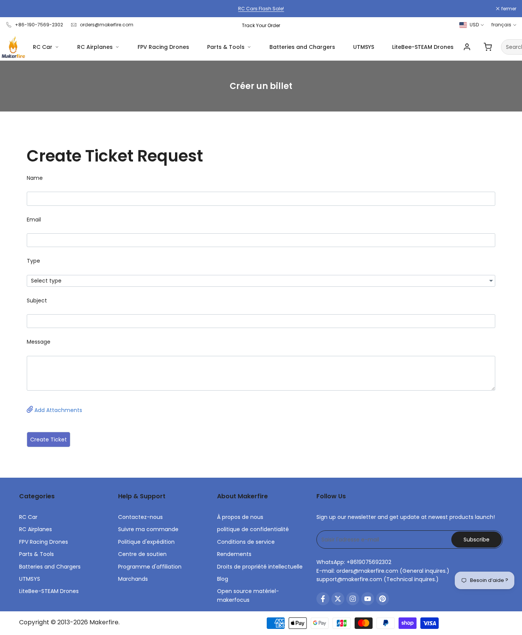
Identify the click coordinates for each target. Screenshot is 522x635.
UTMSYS (363, 47)
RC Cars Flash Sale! (261, 8)
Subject (37, 300)
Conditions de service (246, 542)
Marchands (133, 579)
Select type (46, 280)
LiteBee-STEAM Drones (423, 47)
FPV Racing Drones (163, 47)
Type (33, 261)
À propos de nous (240, 517)
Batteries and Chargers (302, 47)
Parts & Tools (226, 47)
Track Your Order (261, 25)
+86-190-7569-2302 (39, 24)
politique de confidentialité (253, 529)
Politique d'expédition (146, 542)
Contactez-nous (140, 517)
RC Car (42, 47)
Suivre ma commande (148, 529)
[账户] (467, 47)
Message (38, 342)
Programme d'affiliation (150, 566)
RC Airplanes (95, 47)
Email (34, 219)
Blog (222, 579)
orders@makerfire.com (106, 24)
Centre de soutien (142, 554)
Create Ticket (48, 439)
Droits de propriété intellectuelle (260, 566)
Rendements (234, 554)
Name (35, 178)
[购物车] (487, 47)
